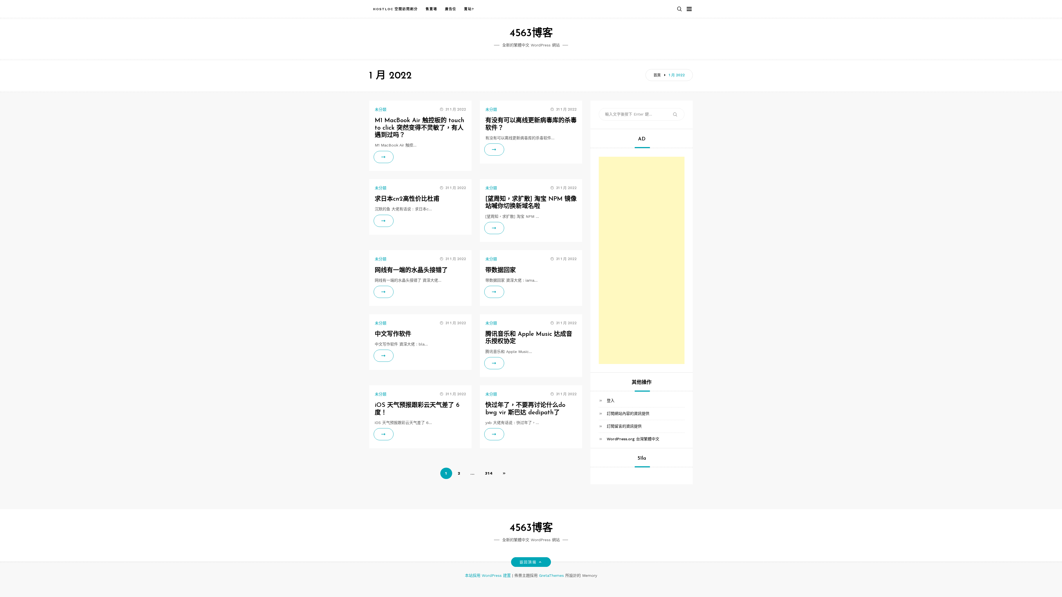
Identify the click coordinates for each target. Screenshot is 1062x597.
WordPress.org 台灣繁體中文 (633, 439)
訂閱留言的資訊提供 (624, 426)
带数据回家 (500, 270)
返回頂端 (528, 562)
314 (489, 473)
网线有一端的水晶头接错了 (411, 270)
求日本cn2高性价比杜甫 (407, 199)
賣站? (469, 9)
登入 (611, 400)
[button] (679, 9)
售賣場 (431, 9)
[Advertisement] (641, 191)
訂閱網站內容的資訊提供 (628, 413)
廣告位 (451, 9)
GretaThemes (551, 575)
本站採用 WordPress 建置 (488, 575)
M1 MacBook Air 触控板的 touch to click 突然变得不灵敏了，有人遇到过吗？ (419, 127)
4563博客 (531, 33)
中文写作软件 (393, 334)
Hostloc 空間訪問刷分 (395, 9)
